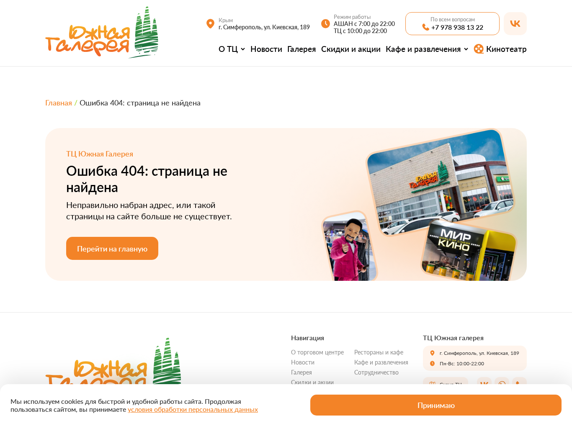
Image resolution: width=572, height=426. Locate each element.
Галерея (301, 49)
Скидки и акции (351, 49)
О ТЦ (228, 49)
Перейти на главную (112, 248)
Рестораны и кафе (378, 352)
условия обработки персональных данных (193, 409)
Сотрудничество (376, 372)
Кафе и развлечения (423, 49)
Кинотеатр (506, 49)
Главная (58, 102)
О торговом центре (317, 352)
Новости (266, 49)
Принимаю (436, 405)
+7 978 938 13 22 (457, 27)
